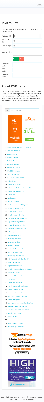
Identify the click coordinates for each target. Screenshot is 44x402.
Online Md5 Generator (15, 252)
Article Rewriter (12, 154)
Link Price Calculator (14, 235)
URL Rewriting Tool (14, 300)
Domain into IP (12, 195)
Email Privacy (12, 198)
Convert (16, 59)
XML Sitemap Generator (15, 327)
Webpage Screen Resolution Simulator (21, 303)
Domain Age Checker (15, 184)
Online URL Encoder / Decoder (18, 296)
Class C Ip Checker (13, 174)
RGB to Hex (11, 279)
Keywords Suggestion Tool (17, 228)
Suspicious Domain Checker (17, 293)
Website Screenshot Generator (18, 310)
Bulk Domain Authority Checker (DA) (19, 188)
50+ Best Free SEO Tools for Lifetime (18, 147)
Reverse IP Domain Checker (17, 276)
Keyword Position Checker (16, 225)
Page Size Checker (14, 262)
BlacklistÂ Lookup (13, 164)
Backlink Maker (12, 161)
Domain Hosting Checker (16, 191)
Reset (22, 59)
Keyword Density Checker (16, 222)
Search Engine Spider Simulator (18, 286)
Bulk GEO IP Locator (13, 171)
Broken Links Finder (13, 168)
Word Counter (12, 320)
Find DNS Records (14, 201)
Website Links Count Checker (17, 306)
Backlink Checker (12, 157)
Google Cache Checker (15, 208)
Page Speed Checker (15, 266)
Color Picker (12, 181)
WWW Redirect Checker (15, 323)
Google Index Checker (15, 212)
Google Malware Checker (16, 215)
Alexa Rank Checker (13, 151)
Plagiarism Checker (14, 272)
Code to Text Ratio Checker (16, 178)
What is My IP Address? (15, 249)
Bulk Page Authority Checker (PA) (19, 259)
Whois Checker (13, 316)
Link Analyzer (12, 232)
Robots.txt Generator (15, 283)
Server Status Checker (15, 289)
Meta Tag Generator (14, 239)
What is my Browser (14, 313)
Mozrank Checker (13, 245)
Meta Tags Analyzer (14, 242)
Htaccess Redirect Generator (17, 218)
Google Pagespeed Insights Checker (20, 269)
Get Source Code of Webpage (18, 205)
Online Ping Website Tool (16, 256)
